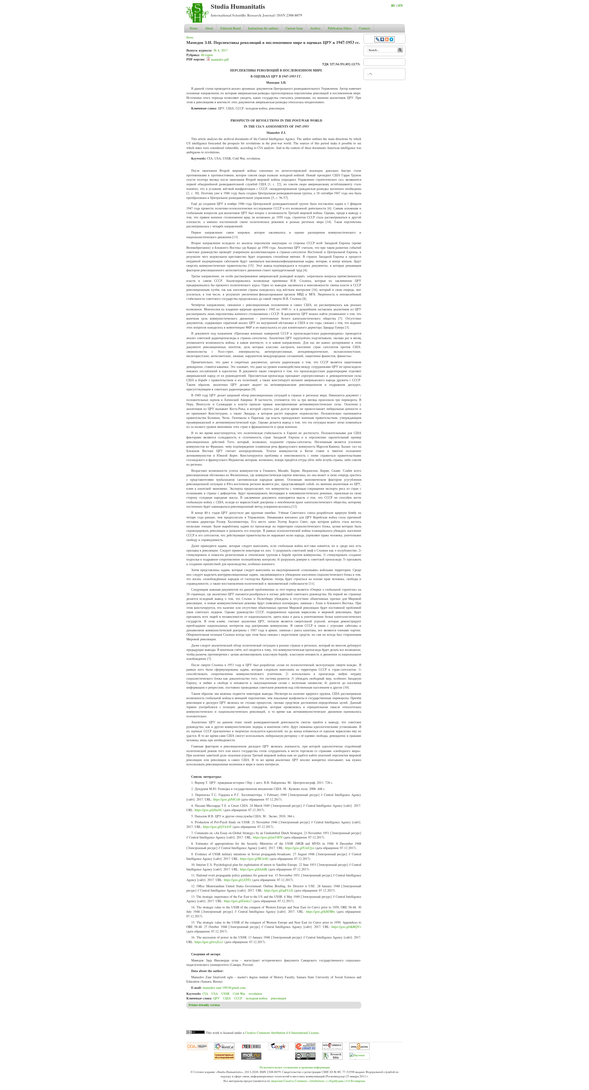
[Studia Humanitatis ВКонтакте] (382, 40)
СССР (238, 998)
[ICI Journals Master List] (332, 1049)
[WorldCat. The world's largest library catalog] (224, 1049)
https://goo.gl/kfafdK (253, 869)
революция (278, 998)
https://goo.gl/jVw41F (217, 826)
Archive (315, 28)
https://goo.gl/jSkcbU (208, 810)
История (207, 55)
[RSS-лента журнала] (387, 40)
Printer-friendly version (204, 1005)
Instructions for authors (263, 28)
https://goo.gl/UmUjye (299, 848)
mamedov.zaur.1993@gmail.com (224, 987)
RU (393, 5)
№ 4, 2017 (221, 50)
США (227, 998)
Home (194, 28)
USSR (225, 993)
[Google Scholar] (278, 1049)
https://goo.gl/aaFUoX (278, 890)
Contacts (364, 28)
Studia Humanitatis (238, 6)
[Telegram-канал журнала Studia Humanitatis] (391, 40)
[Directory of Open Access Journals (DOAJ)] (197, 1049)
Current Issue (294, 28)
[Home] (197, 21)
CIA (205, 993)
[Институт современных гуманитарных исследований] (224, 1058)
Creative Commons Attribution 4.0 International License (282, 1032)
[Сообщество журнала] (378, 40)
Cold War (239, 993)
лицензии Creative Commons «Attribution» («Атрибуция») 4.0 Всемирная (318, 1081)
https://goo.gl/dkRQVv (346, 926)
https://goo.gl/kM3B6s (320, 911)
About (209, 28)
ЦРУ (216, 998)
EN (400, 5)
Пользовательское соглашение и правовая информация (295, 1067)
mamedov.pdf (220, 59)
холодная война (256, 998)
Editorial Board (230, 28)
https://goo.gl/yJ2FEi (237, 880)
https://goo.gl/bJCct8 (226, 799)
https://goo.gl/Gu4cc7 (238, 901)
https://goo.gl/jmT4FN (268, 837)
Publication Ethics (340, 28)
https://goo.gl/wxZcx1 (209, 942)
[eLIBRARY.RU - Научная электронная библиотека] (305, 1049)
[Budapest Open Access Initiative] (359, 1049)
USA (214, 993)
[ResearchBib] (332, 1058)
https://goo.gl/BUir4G (254, 858)
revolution (255, 993)
